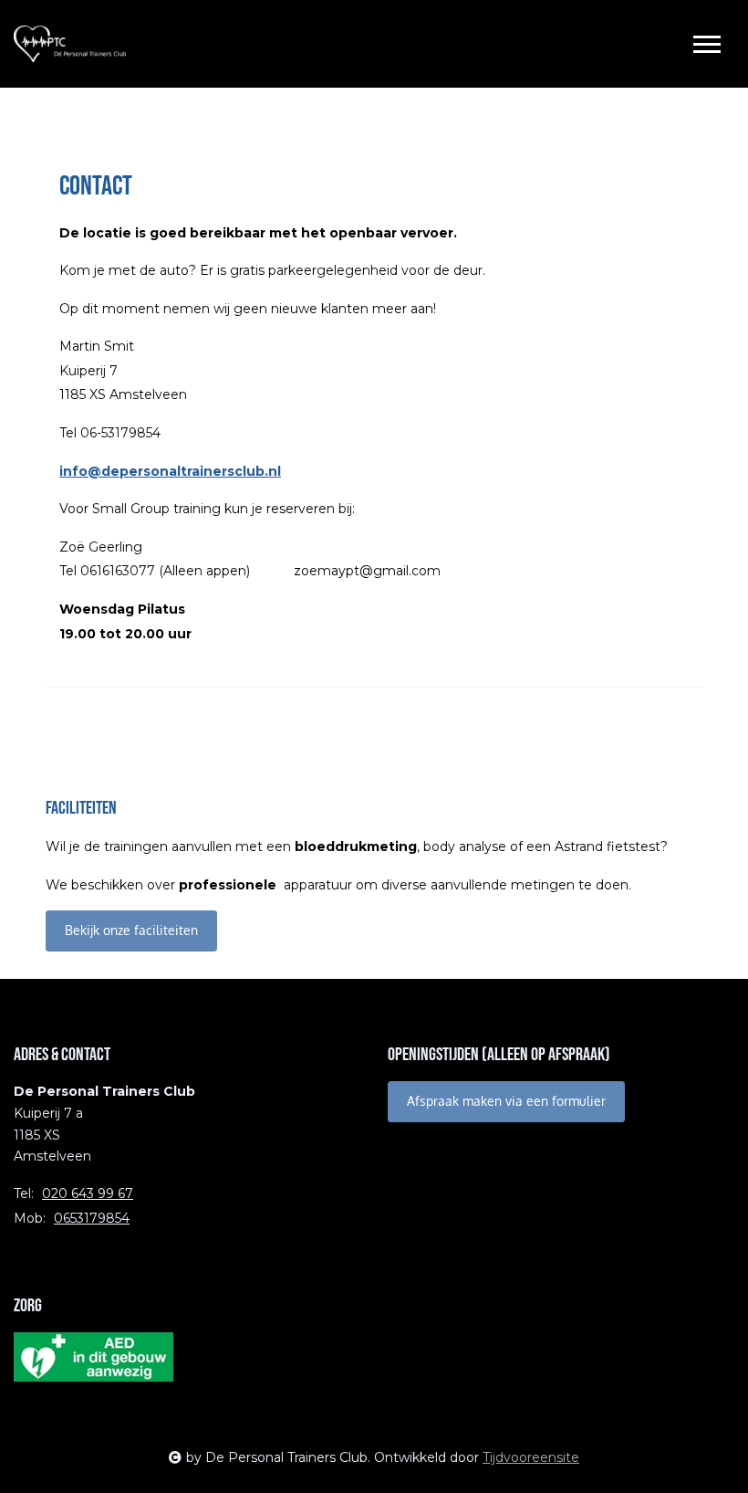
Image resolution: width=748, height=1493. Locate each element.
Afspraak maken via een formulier (506, 1101)
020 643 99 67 (87, 1193)
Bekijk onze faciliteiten (131, 930)
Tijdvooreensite (531, 1457)
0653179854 (92, 1218)
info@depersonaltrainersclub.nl (170, 471)
